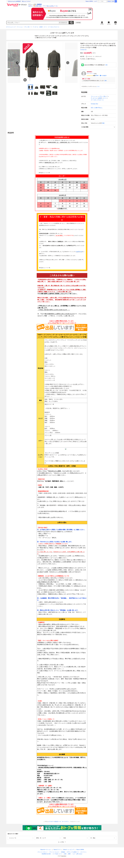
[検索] (116, 1)
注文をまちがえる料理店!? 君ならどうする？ (19, 1)
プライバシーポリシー (42, 852)
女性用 (40, 27)
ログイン (30, 6)
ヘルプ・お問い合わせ (77, 853)
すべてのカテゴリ (63, 22)
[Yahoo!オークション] (17, 4)
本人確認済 (103, 75)
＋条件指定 (78, 22)
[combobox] (32, 22)
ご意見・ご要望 (66, 853)
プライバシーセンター (54, 852)
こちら (98, 86)
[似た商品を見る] (25, 80)
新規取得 (39, 4)
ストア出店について (57, 853)
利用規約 (63, 852)
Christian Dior (83, 49)
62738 (96, 75)
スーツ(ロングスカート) (53, 27)
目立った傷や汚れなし (97, 107)
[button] (98, 127)
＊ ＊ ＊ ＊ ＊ (90, 73)
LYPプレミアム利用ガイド (73, 852)
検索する (71, 22)
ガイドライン (83, 852)
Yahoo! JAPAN (89, 1)
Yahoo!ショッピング (68, 849)
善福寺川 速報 (111, 1)
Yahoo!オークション (45, 849)
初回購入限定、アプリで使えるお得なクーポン (46, 6)
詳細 (106, 64)
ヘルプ (95, 1)
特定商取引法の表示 (46, 853)
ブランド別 (26, 27)
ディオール (35, 27)
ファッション (20, 27)
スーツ (45, 27)
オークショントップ (10, 27)
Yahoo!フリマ (57, 849)
